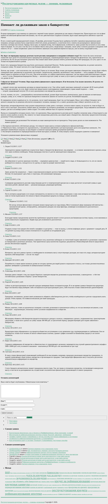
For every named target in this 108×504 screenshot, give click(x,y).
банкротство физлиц (65, 473)
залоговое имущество (65, 478)
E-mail (4, 405)
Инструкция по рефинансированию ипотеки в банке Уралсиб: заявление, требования (40, 435)
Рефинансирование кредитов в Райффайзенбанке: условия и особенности (49, 462)
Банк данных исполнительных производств (21, 472)
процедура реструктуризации (20, 490)
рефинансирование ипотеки (23, 493)
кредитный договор (36, 485)
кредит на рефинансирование (72, 481)
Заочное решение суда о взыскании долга (43, 449)
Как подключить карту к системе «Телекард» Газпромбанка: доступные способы (38, 440)
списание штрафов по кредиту (50, 494)
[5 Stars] (28, 139)
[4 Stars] (22, 139)
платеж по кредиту (37, 487)
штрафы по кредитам (87, 494)
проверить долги (62, 487)
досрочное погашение (99, 475)
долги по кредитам (36, 475)
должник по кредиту (84, 475)
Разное (7, 17)
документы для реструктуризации (17, 475)
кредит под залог (47, 485)
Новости (8, 15)
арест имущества (41, 473)
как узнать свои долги (46, 481)
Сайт (2, 409)
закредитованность (52, 478)
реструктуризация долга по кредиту (40, 491)
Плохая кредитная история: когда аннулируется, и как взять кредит (46, 456)
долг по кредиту (54, 475)
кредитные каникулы (17, 484)
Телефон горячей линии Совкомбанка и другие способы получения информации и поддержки (43, 437)
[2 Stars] (9, 139)
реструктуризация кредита (69, 490)
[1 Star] (3, 139)
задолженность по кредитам (31, 478)
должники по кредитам (69, 475)
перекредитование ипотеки (17, 487)
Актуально (13, 423)
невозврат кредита (56, 485)
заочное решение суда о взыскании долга (83, 478)
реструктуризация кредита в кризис (97, 490)
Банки (7, 14)
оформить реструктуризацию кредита (91, 485)
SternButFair (13, 454)
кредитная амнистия (97, 481)
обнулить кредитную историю (71, 485)
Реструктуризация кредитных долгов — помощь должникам (23, 502)
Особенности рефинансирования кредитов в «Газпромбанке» (31, 438)
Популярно (13, 421)
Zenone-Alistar (14, 452)
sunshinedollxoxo (15, 449)
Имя (3, 401)
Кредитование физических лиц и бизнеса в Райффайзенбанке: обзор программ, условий (41, 433)
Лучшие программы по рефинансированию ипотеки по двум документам (51, 454)
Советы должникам (12, 10)
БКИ (7, 472)
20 (9, 30)
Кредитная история (12, 12)
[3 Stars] (16, 139)
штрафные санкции (76, 494)
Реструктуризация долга (14, 8)
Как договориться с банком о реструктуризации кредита (48, 450)
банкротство (53, 472)
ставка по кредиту (64, 494)
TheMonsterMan (14, 450)
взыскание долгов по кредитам (85, 473)
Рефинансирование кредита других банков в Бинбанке (46, 452)
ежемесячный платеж (10, 478)
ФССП (34, 472)
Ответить (8, 155)
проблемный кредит (50, 487)
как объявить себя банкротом (25, 481)
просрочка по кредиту (77, 487)
